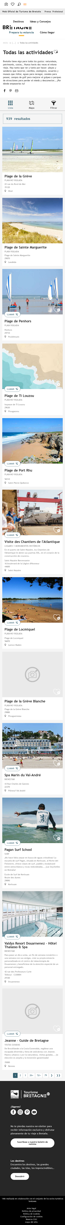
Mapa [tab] (31, 107)
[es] (25, 4)
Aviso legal (31, 1208)
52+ (39, 1075)
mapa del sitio (31, 1222)
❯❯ (58, 1075)
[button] (19, 4)
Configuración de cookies (31, 1216)
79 (45, 1075)
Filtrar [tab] (53, 107)
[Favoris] (13, 4)
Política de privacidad (31, 1211)
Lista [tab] (10, 107)
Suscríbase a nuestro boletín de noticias (32, 1143)
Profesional (57, 11)
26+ (31, 1075)
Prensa (48, 11)
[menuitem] (19, 21)
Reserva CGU (31, 1219)
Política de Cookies (31, 1214)
